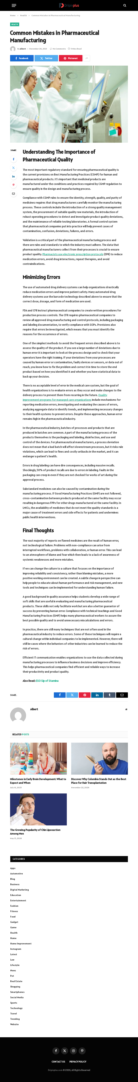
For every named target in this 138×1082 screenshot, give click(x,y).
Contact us (58, 1061)
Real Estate (16, 981)
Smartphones (17, 992)
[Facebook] (13, 159)
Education (15, 895)
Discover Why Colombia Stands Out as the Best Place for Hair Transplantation (98, 780)
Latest (13, 954)
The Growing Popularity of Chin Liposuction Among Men (35, 831)
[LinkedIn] (13, 176)
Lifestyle (15, 965)
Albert (23, 48)
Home (13, 938)
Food (12, 916)
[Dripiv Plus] (69, 5)
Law (12, 959)
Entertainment (18, 900)
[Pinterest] (13, 185)
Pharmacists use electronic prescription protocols (72, 254)
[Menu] (14, 5)
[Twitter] (13, 167)
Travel (13, 1013)
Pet (12, 975)
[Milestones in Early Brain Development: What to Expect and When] (38, 759)
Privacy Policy (78, 1061)
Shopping (15, 986)
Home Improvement (20, 943)
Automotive (16, 873)
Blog (12, 878)
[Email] (13, 193)
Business (14, 884)
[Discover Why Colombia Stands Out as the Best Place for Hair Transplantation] (99, 759)
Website (14, 1024)
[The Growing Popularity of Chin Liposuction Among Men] (38, 809)
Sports (13, 1002)
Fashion (14, 905)
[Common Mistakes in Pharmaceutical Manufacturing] (69, 104)
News (13, 970)
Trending (15, 1018)
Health (14, 24)
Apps (12, 868)
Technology (16, 1008)
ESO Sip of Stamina (47, 681)
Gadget (14, 922)
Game (13, 927)
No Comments (59, 48)
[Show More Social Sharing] (86, 58)
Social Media (17, 997)
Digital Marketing (19, 889)
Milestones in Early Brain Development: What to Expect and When (38, 780)
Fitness (14, 911)
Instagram (15, 948)
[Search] (124, 5)
